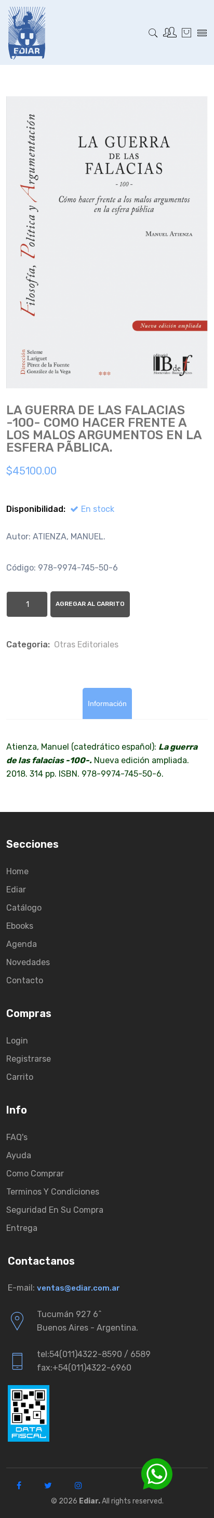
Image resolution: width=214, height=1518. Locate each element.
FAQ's (17, 1137)
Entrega (21, 1228)
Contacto (24, 980)
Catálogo (24, 908)
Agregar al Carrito (90, 603)
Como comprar (35, 1173)
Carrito (19, 1077)
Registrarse (28, 1059)
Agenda (21, 944)
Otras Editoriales (86, 644)
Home (17, 871)
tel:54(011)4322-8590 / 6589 (94, 1354)
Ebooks (19, 926)
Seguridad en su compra (54, 1210)
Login (17, 1041)
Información (107, 703)
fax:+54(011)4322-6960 (84, 1368)
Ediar (16, 889)
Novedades (28, 962)
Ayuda (18, 1155)
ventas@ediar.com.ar (78, 1288)
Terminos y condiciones (52, 1192)
